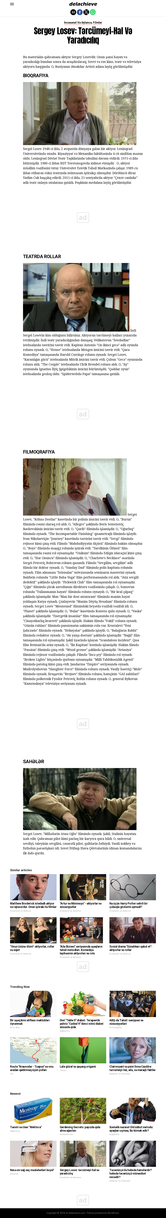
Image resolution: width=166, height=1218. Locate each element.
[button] (12, 4)
